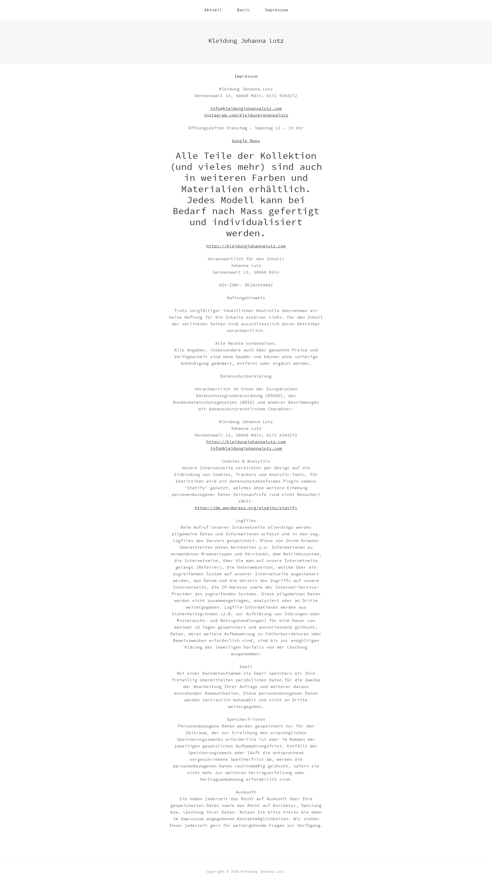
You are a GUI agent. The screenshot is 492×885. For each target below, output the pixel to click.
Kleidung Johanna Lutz (246, 41)
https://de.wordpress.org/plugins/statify (246, 508)
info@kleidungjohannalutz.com (246, 109)
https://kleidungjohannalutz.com (246, 246)
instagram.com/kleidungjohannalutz (246, 115)
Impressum (276, 10)
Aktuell (213, 10)
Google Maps (246, 141)
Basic (243, 10)
